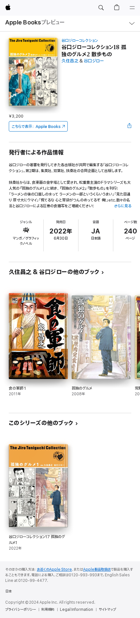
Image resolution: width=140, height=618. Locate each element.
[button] (101, 8)
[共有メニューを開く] (129, 126)
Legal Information (76, 609)
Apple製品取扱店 (97, 569)
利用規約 (47, 609)
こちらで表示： (36, 126)
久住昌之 (70, 61)
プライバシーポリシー (20, 609)
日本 (8, 591)
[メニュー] (132, 8)
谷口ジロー (94, 61)
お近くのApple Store (54, 569)
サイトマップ (107, 609)
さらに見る (122, 206)
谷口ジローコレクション (80, 40)
